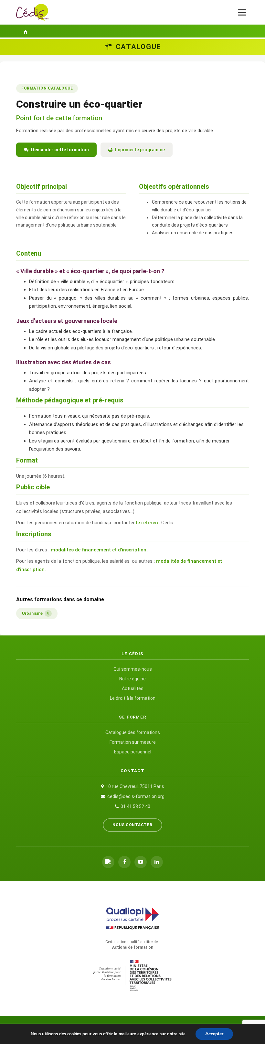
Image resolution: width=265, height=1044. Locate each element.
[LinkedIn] (157, 862)
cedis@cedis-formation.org (135, 796)
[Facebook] (124, 862)
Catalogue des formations (132, 732)
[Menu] (242, 12)
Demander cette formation (60, 149)
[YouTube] (140, 862)
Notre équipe (132, 678)
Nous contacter (132, 825)
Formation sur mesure (133, 742)
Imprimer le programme (140, 149)
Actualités (132, 688)
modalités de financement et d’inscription (98, 550)
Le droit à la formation (132, 698)
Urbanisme (35, 613)
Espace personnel (132, 751)
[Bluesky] (108, 862)
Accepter (214, 1034)
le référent (148, 523)
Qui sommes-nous (132, 669)
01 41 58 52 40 (135, 806)
